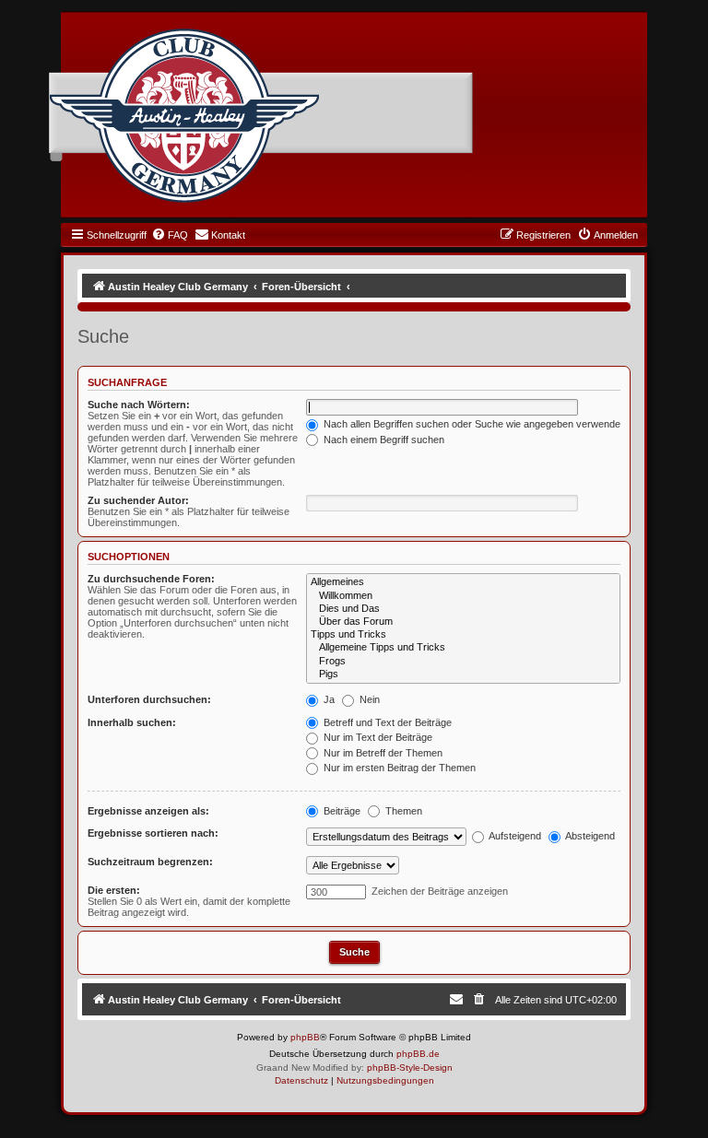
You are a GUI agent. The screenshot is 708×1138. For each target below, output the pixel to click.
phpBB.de (418, 1054)
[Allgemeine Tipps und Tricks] (463, 647)
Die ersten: (114, 890)
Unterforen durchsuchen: (149, 699)
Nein (368, 699)
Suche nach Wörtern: (139, 404)
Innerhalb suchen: (132, 722)
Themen (402, 810)
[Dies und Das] (463, 609)
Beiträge (340, 810)
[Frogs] (463, 661)
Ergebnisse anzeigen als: (148, 810)
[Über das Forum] (463, 622)
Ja (328, 699)
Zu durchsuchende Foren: (151, 578)
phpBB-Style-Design (410, 1067)
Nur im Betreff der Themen (381, 752)
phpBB (305, 1037)
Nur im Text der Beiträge (376, 737)
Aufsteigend (514, 835)
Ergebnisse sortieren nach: (153, 833)
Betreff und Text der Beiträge (386, 722)
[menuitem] (169, 235)
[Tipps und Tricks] (463, 634)
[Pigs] (463, 674)
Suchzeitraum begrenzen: (150, 861)
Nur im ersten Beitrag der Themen (398, 767)
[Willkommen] (463, 596)
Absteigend (589, 835)
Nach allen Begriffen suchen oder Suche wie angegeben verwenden (473, 423)
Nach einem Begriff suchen (382, 439)
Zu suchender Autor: (138, 500)
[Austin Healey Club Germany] (184, 116)
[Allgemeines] (463, 582)
